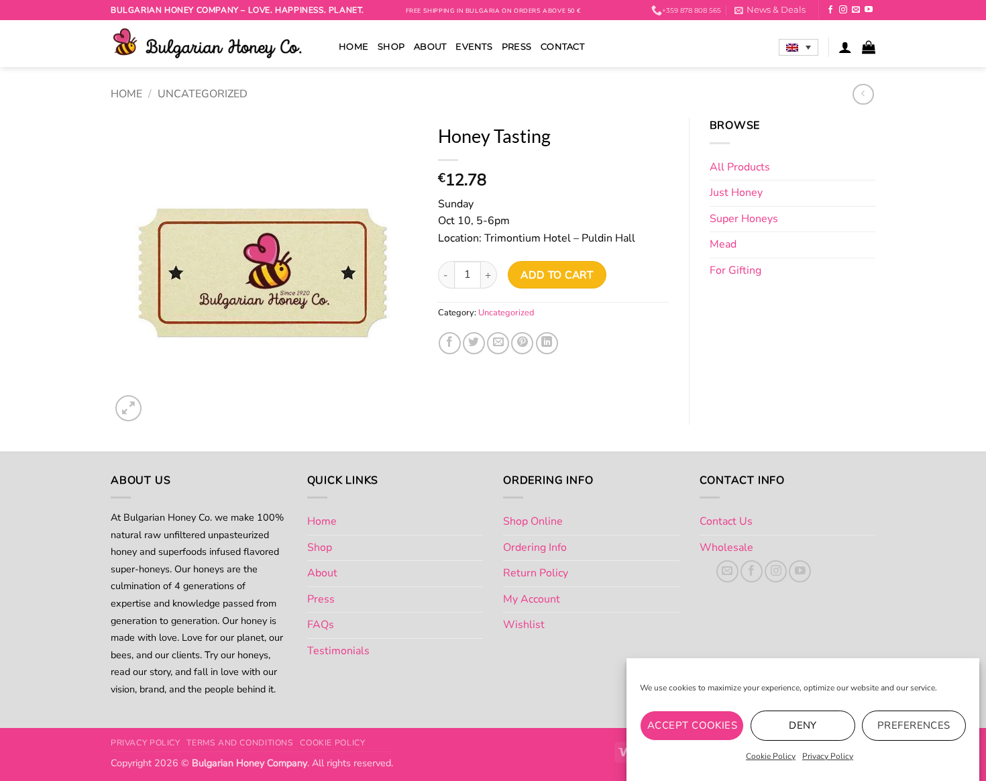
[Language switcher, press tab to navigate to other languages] (798, 47)
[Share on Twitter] (474, 343)
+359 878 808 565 (691, 10)
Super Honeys (744, 218)
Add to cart (557, 275)
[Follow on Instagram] (843, 10)
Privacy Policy (827, 756)
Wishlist (524, 624)
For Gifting (735, 270)
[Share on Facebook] (450, 343)
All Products (740, 167)
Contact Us (726, 521)
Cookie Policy (771, 756)
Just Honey (736, 192)
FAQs (320, 624)
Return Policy (535, 573)
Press (516, 47)
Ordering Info (535, 547)
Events (473, 47)
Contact (562, 47)
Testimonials (338, 650)
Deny (803, 725)
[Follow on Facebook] (830, 10)
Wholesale (726, 547)
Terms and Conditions (239, 742)
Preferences (913, 725)
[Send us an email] (856, 10)
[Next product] (863, 94)
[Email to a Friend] (498, 343)
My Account (531, 599)
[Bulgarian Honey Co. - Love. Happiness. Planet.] (215, 43)
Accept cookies (692, 725)
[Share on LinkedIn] (547, 343)
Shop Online (533, 521)
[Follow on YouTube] (869, 10)
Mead (723, 244)
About (430, 47)
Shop (391, 47)
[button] (770, 10)
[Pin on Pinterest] (522, 343)
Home (353, 47)
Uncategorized (203, 94)
